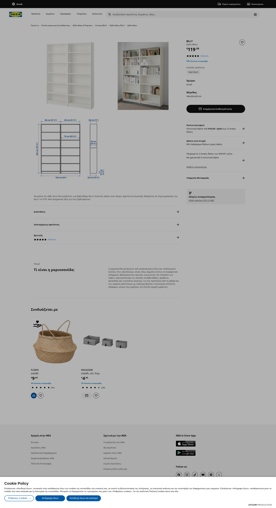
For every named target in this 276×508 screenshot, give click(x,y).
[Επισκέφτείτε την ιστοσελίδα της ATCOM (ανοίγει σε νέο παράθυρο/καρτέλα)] (260, 505)
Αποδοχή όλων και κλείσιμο (84, 498)
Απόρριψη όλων (50, 498)
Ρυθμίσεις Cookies (17, 498)
